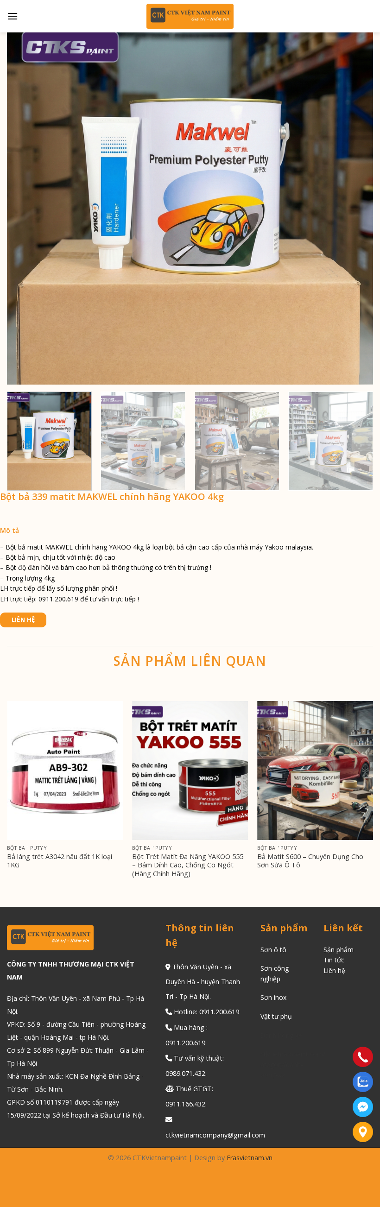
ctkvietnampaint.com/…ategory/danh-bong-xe (295, 1064)
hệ (341, 970)
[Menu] (12, 16)
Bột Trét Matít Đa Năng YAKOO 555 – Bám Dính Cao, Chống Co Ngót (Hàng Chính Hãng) (187, 865)
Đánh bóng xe (281, 1035)
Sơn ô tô (273, 949)
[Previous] (7, 803)
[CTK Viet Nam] (190, 16)
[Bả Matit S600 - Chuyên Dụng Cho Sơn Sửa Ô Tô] (315, 770)
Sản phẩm (338, 949)
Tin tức (333, 959)
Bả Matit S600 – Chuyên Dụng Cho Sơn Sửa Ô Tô (310, 861)
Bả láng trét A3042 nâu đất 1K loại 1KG (59, 861)
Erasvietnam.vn (249, 1157)
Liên (330, 970)
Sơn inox (273, 997)
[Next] (358, 441)
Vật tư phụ (276, 1016)
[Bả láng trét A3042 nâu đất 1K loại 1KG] (65, 770)
